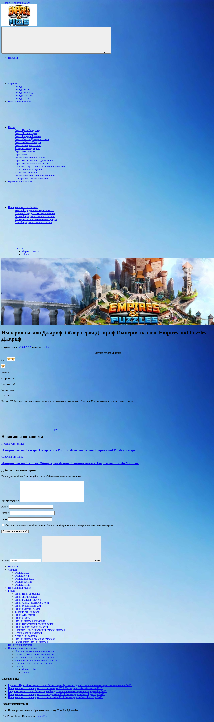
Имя (4, 506)
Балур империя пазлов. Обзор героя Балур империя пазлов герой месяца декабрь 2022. (57, 691)
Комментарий (10, 500)
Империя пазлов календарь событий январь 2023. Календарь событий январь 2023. (55, 688)
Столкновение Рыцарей (28, 169)
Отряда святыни (24, 95)
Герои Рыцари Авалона (28, 136)
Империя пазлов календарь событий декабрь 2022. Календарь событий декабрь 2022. (56, 694)
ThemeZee (41, 716)
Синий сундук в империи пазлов (33, 222)
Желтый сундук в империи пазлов (34, 210)
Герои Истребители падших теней (34, 160)
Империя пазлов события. (23, 207)
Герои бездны (22, 154)
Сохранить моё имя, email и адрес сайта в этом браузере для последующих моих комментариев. (59, 525)
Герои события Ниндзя (28, 142)
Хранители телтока (26, 172)
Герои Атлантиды (25, 151)
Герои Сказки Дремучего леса (32, 139)
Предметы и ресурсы (20, 181)
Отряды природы (24, 92)
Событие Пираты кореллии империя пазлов (40, 166)
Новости (13, 57)
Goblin (45, 347)
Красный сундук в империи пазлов (35, 213)
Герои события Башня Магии (31, 163)
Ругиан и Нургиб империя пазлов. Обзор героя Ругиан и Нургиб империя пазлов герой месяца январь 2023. (70, 685)
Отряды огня (22, 89)
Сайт (4, 519)
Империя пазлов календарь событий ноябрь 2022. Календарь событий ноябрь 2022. (55, 697)
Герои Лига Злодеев (26, 133)
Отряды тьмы (22, 98)
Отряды (12, 83)
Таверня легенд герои (27, 148)
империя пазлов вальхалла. (30, 157)
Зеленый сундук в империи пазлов (35, 216)
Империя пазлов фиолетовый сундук (36, 219)
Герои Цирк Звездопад (27, 130)
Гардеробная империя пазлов (31, 178)
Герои (11, 127)
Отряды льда (22, 86)
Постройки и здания (19, 101)
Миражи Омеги (30, 251)
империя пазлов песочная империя (35, 175)
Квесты (19, 248)
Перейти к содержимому (15, 2)
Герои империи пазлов (28, 145)
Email (5, 512)
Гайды (25, 254)
